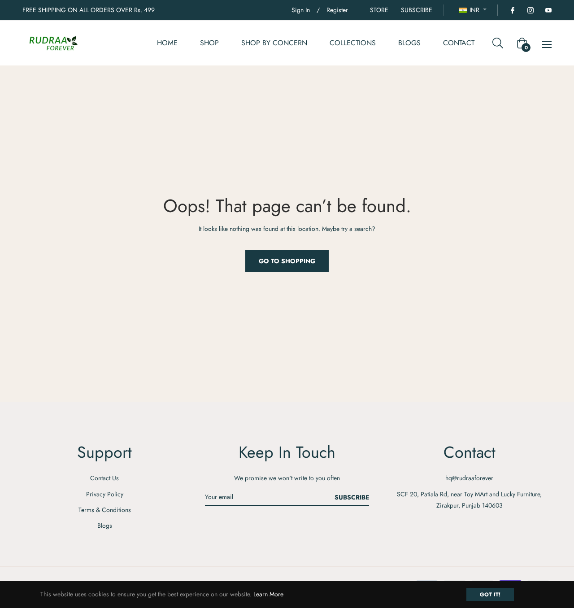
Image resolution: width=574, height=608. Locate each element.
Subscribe (352, 497)
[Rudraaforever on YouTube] (548, 9)
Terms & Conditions (104, 509)
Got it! (490, 595)
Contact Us (104, 477)
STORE (379, 9)
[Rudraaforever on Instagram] (530, 9)
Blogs (104, 525)
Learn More (268, 594)
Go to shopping (287, 260)
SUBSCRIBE (416, 9)
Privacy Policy (104, 494)
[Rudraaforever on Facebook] (512, 9)
